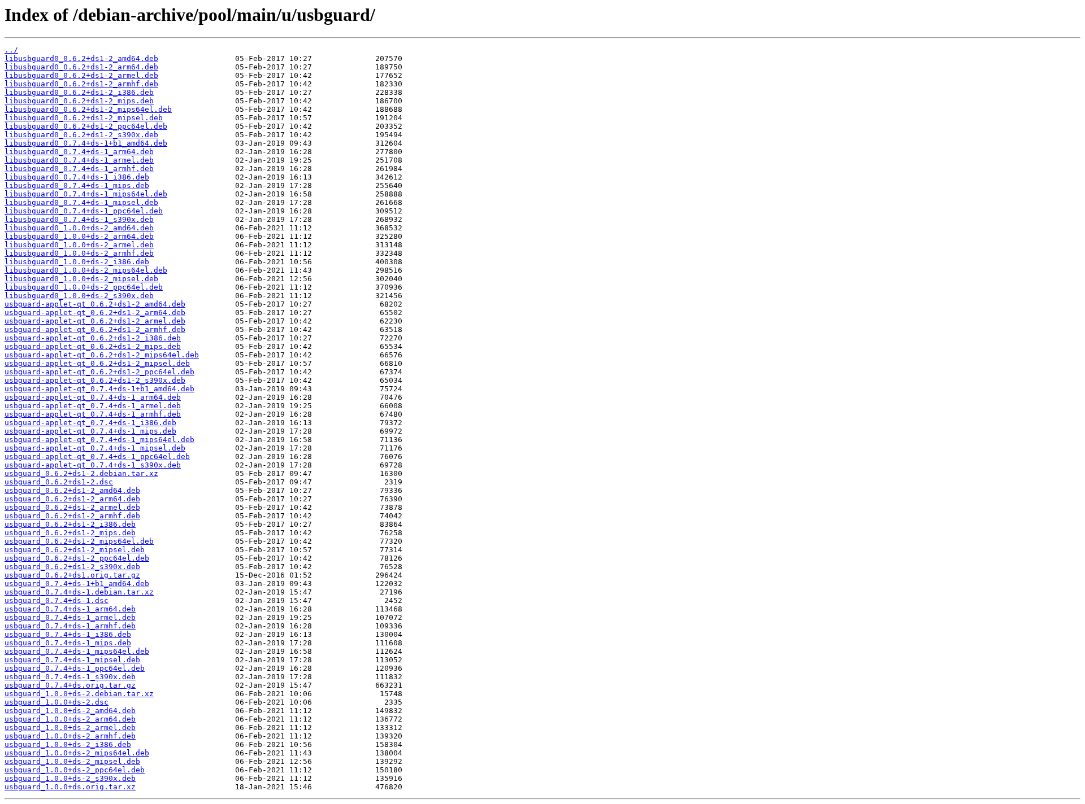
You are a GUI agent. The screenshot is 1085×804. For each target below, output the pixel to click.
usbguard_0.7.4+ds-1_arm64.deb (70, 609)
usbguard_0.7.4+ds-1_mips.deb (68, 643)
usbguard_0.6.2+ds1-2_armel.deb (72, 507)
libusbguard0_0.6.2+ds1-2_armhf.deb (81, 84)
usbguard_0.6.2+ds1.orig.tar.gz (72, 575)
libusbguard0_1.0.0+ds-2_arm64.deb (79, 236)
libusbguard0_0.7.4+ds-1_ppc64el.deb (84, 211)
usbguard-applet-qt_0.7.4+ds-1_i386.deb (90, 422)
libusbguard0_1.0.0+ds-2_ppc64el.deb (84, 287)
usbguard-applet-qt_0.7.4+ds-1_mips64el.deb (99, 439)
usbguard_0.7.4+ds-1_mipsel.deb (72, 660)
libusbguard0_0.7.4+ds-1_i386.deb (77, 177)
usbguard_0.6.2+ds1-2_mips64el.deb (79, 541)
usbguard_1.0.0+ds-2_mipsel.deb (72, 761)
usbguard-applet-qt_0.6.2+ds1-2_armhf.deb (95, 329)
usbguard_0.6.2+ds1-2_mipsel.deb (75, 549)
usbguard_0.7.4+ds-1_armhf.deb (70, 626)
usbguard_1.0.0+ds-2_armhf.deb (70, 736)
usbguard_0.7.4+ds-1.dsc (56, 600)
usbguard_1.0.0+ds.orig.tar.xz (70, 787)
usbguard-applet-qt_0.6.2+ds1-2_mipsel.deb (97, 363)
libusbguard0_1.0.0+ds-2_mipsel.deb (81, 278)
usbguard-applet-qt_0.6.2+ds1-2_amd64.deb (95, 304)
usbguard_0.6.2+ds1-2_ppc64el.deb (77, 558)
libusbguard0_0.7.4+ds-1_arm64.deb (79, 151)
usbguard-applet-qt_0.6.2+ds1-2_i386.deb (93, 338)
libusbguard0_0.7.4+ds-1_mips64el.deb (86, 194)
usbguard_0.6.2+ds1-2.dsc (59, 482)
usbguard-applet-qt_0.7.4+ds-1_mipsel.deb (95, 448)
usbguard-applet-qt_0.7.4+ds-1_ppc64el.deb (97, 456)
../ (11, 50)
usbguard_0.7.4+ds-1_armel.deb (70, 617)
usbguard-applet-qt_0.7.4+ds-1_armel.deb (93, 405)
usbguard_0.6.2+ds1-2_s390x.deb (72, 566)
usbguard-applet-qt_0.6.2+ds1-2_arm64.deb (95, 312)
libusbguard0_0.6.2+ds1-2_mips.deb (79, 101)
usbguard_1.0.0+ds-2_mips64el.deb (77, 753)
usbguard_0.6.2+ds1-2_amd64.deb (72, 490)
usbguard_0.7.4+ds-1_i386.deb (68, 634)
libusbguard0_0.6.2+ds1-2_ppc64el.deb (86, 126)
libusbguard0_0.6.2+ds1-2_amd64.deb (81, 58)
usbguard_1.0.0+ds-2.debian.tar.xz (79, 693)
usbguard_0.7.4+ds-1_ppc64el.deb (75, 668)
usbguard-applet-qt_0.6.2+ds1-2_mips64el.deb (102, 355)
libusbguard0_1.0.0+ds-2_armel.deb (79, 245)
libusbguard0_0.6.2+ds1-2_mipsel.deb (84, 117)
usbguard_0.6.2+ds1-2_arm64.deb (72, 499)
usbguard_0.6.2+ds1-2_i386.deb (70, 524)
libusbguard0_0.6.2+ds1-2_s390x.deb (81, 134)
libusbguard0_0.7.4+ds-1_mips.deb (77, 185)
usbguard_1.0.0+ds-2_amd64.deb (70, 710)
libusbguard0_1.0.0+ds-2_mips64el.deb (86, 270)
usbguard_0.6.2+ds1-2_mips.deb (70, 532)
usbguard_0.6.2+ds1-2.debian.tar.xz (81, 473)
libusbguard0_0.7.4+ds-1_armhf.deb (79, 168)
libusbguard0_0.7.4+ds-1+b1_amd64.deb (86, 143)
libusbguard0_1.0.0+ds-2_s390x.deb (79, 295)
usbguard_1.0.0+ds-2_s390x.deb (70, 778)
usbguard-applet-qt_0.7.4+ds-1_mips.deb (90, 431)
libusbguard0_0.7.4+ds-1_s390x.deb (79, 219)
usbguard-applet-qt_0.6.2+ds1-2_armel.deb (95, 321)
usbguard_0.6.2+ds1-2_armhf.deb (72, 516)
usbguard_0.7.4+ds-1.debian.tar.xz (79, 592)
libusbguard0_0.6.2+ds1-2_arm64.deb (81, 67)
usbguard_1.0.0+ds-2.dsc (56, 702)
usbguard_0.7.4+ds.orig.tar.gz (70, 685)
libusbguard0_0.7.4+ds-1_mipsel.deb (81, 202)
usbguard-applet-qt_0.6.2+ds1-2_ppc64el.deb (99, 372)
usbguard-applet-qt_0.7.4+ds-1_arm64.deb (93, 397)
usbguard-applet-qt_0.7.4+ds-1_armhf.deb (93, 414)
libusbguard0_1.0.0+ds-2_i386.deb (77, 261)
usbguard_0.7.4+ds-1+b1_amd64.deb (77, 583)
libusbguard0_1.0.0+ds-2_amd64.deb (79, 228)
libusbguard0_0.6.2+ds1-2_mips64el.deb (88, 109)
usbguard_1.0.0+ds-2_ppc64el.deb (75, 770)
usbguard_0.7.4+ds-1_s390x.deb (70, 676)
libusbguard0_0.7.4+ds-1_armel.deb (79, 160)
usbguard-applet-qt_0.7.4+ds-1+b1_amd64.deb (99, 388)
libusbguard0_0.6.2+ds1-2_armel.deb (81, 75)
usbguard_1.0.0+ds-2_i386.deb (68, 744)
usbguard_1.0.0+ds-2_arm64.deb (70, 719)
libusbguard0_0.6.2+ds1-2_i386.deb (79, 92)
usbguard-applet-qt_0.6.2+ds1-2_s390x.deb (95, 380)
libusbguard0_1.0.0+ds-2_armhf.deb (79, 253)
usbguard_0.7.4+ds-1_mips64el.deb (77, 651)
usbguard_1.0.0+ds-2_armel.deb (70, 727)
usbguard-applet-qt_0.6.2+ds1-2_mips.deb (93, 346)
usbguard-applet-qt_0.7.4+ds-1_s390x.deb (93, 465)
